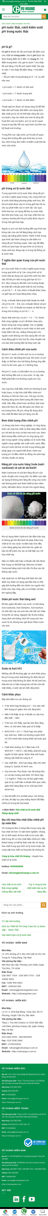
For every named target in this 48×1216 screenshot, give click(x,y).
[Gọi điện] (24, 1211)
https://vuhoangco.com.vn (11, 1102)
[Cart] (45, 9)
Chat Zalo (14, 1214)
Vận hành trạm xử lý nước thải (16, 935)
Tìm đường (5, 1214)
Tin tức (26, 24)
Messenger (33, 1214)
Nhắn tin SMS (42, 1214)
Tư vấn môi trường (11, 921)
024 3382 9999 (35, 1)
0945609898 (16, 866)
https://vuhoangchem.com (11, 1184)
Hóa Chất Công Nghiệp (12, 24)
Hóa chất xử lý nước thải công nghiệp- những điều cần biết (11, 888)
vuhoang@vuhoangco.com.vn (15, 1)
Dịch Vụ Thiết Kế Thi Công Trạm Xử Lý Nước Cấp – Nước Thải (23, 928)
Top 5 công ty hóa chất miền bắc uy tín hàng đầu (36, 888)
